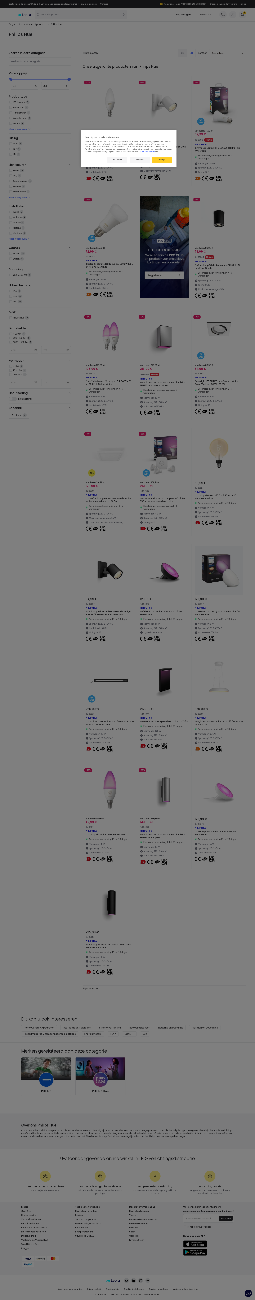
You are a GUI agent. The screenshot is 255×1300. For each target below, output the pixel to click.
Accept (162, 159)
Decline (139, 159)
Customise (117, 159)
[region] (128, 148)
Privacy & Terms (147, 151)
